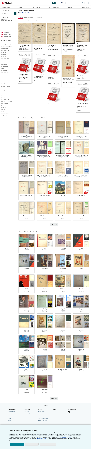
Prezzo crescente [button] (38, 17)
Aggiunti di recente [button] (28, 17)
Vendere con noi (85, 7)
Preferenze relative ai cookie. (64, 437)
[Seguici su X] (69, 414)
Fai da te (55, 411)
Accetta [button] (17, 444)
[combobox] (35, 3)
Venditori (70, 7)
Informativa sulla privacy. (23, 440)
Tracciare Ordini (11, 418)
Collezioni (21, 7)
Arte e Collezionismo (54, 7)
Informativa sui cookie (42, 422)
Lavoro (39, 416)
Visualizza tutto (12, 26)
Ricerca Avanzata (6, 7)
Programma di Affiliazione (28, 413)
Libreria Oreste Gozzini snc (24, 12)
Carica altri (54, 224)
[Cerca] (54, 3)
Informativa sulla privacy (43, 418)
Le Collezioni (5, 10)
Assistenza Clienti (56, 413)
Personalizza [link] (48, 444)
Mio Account (73, 2)
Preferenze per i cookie (42, 420)
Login (68, 2)
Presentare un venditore (27, 416)
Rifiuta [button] (31, 444)
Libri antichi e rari (36, 7)
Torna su (45, 405)
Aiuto (86, 2)
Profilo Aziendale (41, 411)
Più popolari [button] (20, 17)
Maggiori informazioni (53, 20)
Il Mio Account (10, 416)
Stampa (39, 413)
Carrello (9, 420)
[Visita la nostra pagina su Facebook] (69, 412)
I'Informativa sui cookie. (41, 438)
